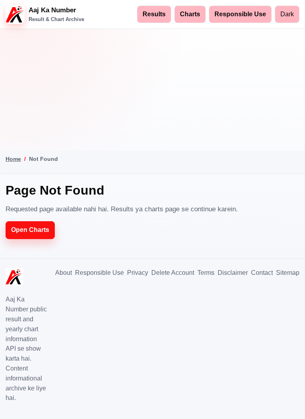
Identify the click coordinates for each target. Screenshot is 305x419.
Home (13, 159)
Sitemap (287, 272)
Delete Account (172, 272)
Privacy (137, 272)
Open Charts (30, 229)
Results (154, 14)
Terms (205, 272)
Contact (262, 272)
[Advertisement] (152, 88)
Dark (287, 14)
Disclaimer (233, 272)
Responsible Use (240, 14)
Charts (190, 14)
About (63, 272)
